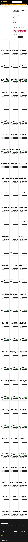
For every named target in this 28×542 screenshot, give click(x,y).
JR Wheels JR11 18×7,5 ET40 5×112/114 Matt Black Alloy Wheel (23, 338)
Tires (5, 4)
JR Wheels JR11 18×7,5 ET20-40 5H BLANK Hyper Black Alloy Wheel (14, 280)
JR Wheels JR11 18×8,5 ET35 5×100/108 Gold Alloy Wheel (22, 395)
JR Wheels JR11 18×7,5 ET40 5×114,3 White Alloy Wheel (14, 64)
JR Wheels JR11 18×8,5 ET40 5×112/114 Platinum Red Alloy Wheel (5, 454)
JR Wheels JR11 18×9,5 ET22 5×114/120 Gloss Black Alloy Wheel (23, 468)
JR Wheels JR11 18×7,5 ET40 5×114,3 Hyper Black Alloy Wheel (23, 50)
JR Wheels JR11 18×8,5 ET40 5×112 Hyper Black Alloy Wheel (5, 106)
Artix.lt (26, 540)
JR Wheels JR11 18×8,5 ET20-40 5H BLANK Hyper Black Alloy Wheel (23, 352)
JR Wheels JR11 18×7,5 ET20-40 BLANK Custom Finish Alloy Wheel (14, 265)
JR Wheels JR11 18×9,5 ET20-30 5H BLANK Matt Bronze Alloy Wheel (14, 178)
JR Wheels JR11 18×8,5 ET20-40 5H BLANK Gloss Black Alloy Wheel (23, 367)
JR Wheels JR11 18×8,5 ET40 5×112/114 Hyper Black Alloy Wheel (14, 135)
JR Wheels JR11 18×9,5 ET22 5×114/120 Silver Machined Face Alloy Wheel (14, 222)
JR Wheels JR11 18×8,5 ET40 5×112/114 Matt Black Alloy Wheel (5, 150)
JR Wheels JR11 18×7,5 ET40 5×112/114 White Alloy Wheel (22, 323)
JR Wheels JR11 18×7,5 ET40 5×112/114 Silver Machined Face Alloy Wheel (14, 323)
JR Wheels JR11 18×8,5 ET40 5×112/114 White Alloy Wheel (22, 424)
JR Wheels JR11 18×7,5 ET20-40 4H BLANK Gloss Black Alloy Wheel (5, 265)
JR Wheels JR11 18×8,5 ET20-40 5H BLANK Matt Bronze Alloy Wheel (5, 381)
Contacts (22, 4)
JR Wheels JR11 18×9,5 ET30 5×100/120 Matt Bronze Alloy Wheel (5, 207)
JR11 (16, 17)
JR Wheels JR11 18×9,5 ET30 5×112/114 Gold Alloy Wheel (23, 221)
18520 (16, 27)
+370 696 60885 (4, 533)
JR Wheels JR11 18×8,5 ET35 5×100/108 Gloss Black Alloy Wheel (22, 497)
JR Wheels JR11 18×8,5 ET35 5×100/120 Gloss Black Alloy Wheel (14, 410)
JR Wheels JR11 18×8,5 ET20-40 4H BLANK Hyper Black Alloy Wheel (5, 425)
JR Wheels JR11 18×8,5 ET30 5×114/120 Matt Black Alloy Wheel (5, 497)
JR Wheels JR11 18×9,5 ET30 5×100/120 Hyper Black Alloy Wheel (22, 193)
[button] (6, 53)
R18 (16, 22)
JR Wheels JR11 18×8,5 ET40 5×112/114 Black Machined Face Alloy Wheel (5, 121)
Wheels (3, 4)
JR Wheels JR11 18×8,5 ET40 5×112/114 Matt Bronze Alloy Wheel (5, 439)
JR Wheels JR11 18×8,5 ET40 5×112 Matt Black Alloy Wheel (5, 92)
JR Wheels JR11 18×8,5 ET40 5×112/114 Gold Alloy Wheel (23, 106)
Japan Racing (21, 27)
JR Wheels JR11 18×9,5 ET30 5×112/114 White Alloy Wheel (5, 192)
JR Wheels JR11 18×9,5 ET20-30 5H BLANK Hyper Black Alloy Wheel (23, 164)
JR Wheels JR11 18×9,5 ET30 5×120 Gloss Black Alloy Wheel (23, 511)
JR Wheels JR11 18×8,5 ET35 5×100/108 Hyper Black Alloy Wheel (22, 135)
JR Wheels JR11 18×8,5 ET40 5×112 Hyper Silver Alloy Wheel (23, 79)
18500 (15, 27)
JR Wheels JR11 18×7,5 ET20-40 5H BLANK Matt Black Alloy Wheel (23, 251)
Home (2, 6)
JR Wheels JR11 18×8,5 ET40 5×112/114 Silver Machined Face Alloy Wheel (5, 396)
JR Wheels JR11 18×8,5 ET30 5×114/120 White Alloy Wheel (5, 134)
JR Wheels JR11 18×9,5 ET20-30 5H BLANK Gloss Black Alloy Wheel (5, 222)
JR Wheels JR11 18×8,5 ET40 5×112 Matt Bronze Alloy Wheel (5, 79)
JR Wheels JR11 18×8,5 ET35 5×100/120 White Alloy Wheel (14, 106)
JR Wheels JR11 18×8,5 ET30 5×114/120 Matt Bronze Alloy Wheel (5, 511)
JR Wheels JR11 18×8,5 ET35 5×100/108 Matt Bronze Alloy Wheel (14, 121)
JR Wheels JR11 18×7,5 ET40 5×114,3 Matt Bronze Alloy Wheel (5, 65)
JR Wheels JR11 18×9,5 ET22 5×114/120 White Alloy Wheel (5, 250)
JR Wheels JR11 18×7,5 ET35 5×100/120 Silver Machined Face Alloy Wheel (23, 294)
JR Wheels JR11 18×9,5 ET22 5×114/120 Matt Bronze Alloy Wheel (22, 236)
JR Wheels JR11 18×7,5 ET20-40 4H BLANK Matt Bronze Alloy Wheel (5, 280)
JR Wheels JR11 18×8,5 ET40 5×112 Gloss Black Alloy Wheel (14, 92)
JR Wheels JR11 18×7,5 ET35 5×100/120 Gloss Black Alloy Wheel (5, 338)
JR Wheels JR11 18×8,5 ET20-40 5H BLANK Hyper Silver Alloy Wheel (14, 381)
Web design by (24, 540)
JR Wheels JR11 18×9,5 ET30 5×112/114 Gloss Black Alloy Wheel (14, 236)
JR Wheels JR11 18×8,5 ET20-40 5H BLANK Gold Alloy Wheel (14, 352)
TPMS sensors (9, 4)
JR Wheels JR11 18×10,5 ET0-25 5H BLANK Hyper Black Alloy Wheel (23, 150)
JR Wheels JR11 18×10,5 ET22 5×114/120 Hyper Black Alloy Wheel (14, 497)
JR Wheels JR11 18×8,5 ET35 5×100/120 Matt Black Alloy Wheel (14, 468)
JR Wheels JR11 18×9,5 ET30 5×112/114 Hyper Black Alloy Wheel (14, 207)
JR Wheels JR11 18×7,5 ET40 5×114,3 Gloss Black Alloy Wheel (5, 50)
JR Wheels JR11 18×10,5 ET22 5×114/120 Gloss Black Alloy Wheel (5, 483)
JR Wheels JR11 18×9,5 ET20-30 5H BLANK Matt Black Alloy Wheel (23, 121)
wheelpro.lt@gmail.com (4, 538)
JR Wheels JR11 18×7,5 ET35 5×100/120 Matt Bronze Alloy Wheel (14, 309)
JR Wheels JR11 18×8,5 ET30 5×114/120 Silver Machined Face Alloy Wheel (14, 439)
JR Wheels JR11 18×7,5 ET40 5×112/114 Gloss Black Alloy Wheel (5, 352)
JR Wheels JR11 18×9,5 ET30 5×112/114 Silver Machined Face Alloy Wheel (14, 193)
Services (18, 4)
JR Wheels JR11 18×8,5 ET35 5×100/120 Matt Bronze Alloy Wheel (5, 410)
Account (22, 535)
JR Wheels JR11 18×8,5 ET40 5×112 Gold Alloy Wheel (23, 92)
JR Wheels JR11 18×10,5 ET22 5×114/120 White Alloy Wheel (14, 482)
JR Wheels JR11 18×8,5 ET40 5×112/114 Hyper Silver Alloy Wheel (23, 454)
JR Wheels (24, 27)
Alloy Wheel (18, 27)
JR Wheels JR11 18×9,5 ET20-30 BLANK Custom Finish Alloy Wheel (14, 164)
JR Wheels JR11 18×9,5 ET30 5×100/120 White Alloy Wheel (23, 207)
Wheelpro (4, 2)
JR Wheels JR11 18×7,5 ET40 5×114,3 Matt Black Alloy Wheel (14, 50)
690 (17, 20)
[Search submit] (21, 2)
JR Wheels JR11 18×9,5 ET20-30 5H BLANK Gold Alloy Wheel (5, 178)
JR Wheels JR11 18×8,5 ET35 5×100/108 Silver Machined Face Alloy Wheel (23, 410)
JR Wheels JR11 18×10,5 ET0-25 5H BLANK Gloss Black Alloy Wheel (5, 164)
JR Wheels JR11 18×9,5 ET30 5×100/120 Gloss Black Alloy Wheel (22, 178)
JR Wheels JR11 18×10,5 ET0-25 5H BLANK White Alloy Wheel (14, 149)
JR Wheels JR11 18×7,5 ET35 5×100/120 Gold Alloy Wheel (22, 308)
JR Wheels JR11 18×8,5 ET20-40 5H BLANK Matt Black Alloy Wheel (14, 367)
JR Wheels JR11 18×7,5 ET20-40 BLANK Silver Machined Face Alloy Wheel (23, 265)
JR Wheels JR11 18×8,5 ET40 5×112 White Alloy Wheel (14, 79)
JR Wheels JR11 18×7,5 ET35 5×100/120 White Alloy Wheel (5, 308)
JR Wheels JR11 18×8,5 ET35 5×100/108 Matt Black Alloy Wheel (14, 425)
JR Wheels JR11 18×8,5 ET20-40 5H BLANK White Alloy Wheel (23, 381)
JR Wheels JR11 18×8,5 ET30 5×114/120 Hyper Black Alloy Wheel (14, 454)
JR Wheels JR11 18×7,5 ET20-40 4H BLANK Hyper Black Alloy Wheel (5, 294)
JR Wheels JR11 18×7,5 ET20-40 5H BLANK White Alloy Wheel (23, 279)
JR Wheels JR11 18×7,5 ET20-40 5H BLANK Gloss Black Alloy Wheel (14, 251)
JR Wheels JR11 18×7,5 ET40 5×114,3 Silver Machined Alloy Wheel (23, 65)
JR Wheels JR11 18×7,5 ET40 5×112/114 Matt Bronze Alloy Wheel (22, 483)
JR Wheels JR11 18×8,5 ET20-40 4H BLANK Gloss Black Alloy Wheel (5, 367)
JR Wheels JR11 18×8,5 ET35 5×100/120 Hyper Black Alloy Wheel (14, 396)
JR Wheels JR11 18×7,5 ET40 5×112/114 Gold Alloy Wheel (5, 323)
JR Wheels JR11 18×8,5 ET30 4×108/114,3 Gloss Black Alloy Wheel (5, 468)
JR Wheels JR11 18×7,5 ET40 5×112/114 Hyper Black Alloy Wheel (14, 338)
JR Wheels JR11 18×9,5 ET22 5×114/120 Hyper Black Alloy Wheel (5, 236)
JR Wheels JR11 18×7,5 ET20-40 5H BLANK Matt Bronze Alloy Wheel (14, 294)
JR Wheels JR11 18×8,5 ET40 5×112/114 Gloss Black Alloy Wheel (23, 439)
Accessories (14, 4)
